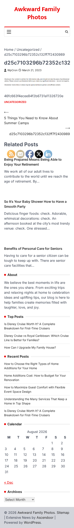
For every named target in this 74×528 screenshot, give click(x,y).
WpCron (12, 70)
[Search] (67, 32)
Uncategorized (15, 102)
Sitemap (63, 512)
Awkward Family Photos (37, 13)
